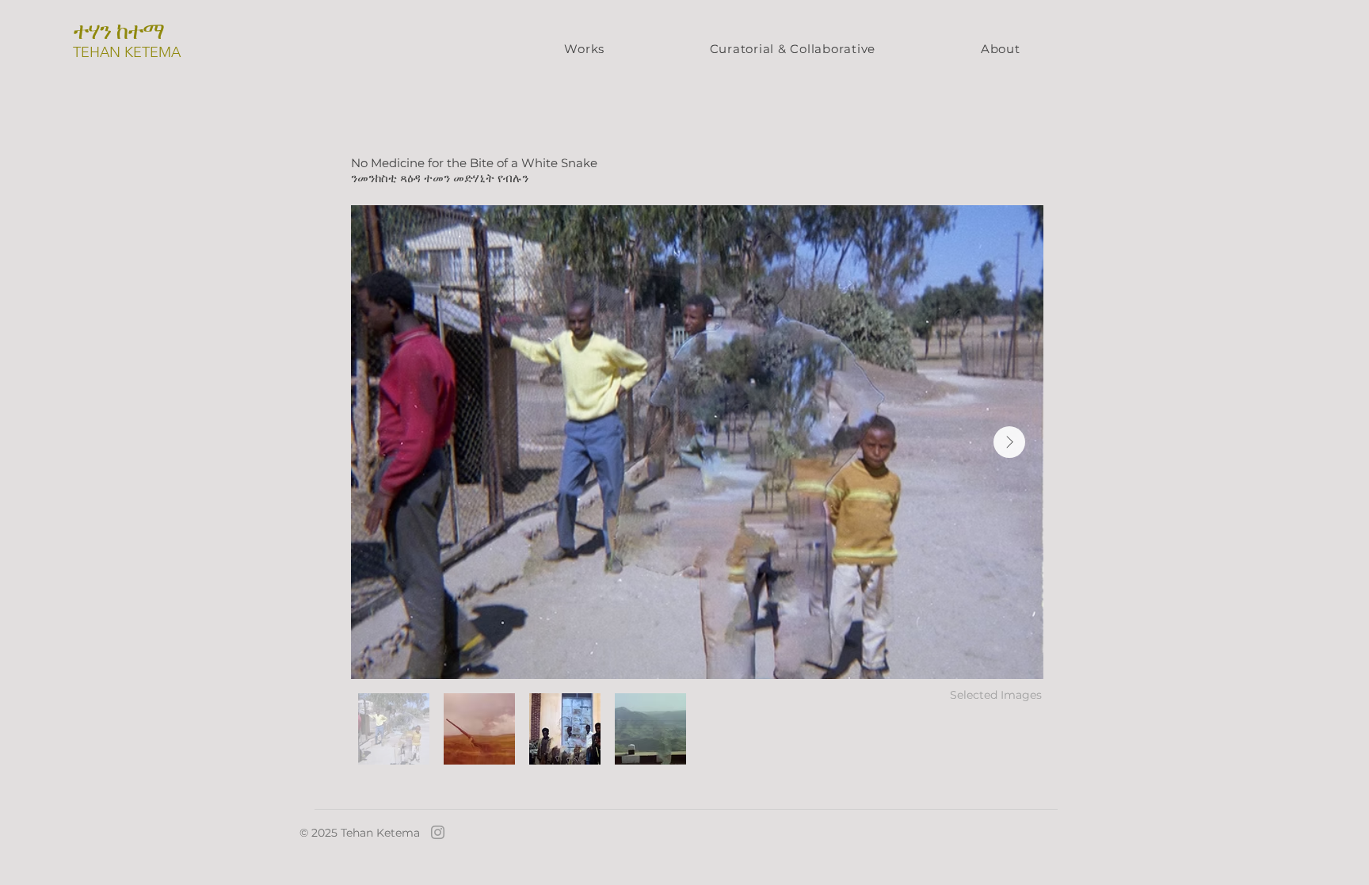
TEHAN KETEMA (127, 52)
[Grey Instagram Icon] (438, 832)
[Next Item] (1009, 442)
